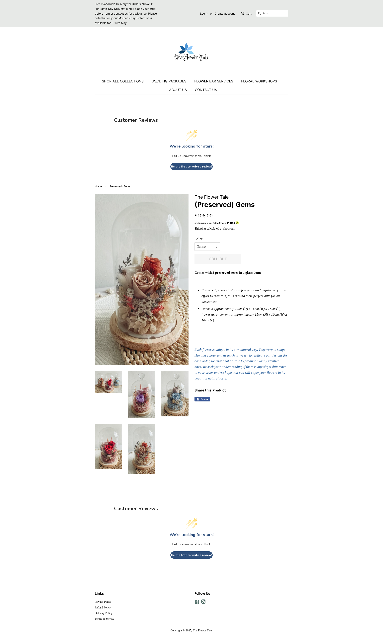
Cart (249, 13)
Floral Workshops (259, 81)
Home (98, 186)
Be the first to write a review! (191, 166)
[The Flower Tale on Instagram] (203, 602)
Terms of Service (104, 618)
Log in (204, 13)
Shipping (200, 228)
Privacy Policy (103, 601)
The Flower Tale (202, 630)
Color (198, 239)
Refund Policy (103, 607)
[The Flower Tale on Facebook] (196, 602)
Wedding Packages (169, 81)
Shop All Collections (123, 81)
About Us (178, 90)
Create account (225, 13)
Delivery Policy (104, 613)
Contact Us (206, 90)
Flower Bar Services (213, 81)
